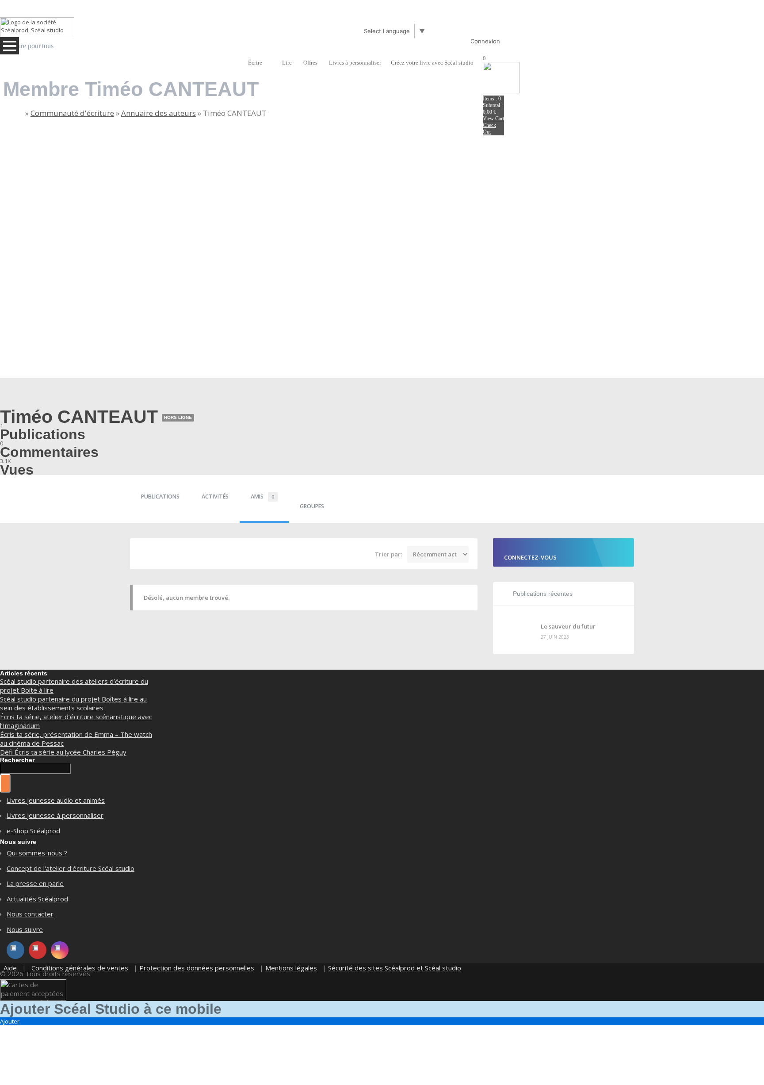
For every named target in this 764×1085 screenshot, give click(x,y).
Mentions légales (291, 967)
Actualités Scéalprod (37, 898)
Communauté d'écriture (72, 113)
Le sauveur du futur (568, 626)
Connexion (485, 41)
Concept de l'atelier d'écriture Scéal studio (70, 868)
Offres (310, 62)
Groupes (312, 506)
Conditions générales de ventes (79, 967)
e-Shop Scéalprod (33, 830)
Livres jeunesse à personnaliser (55, 815)
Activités (215, 496)
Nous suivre (25, 929)
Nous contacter (30, 913)
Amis (262, 496)
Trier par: (388, 554)
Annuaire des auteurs (158, 113)
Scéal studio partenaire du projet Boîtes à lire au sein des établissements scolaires (73, 703)
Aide (10, 967)
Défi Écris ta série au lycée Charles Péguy (63, 752)
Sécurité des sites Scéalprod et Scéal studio (394, 967)
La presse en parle (35, 883)
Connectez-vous (530, 557)
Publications (160, 496)
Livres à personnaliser (355, 62)
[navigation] (252, 42)
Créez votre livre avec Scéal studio (432, 62)
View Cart (493, 118)
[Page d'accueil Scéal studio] (37, 27)
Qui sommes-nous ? (37, 852)
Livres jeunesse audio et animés (56, 800)
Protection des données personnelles (196, 967)
